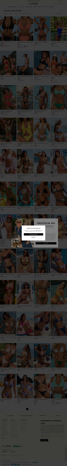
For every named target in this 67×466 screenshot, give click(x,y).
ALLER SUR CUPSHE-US (33, 234)
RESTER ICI (33, 237)
